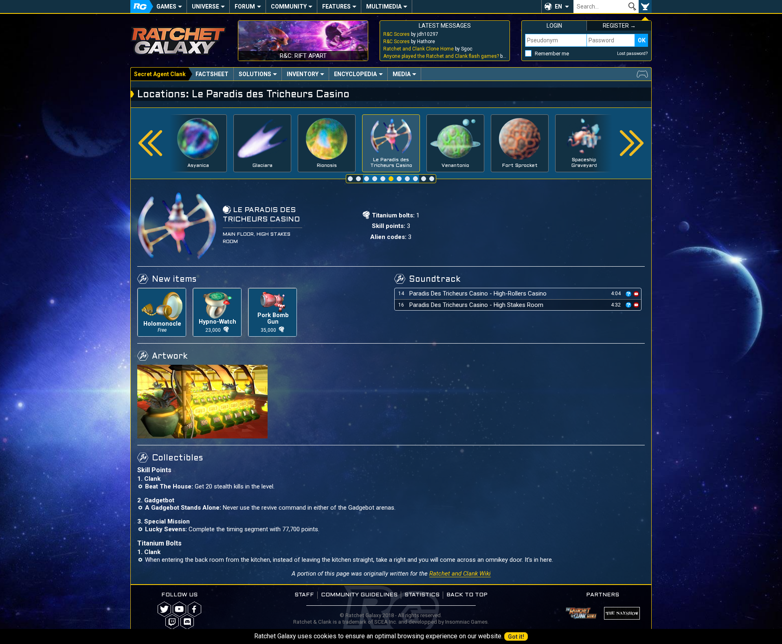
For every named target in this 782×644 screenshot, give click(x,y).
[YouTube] (179, 609)
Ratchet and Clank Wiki (460, 573)
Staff (304, 595)
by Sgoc (427, 49)
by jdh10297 (410, 34)
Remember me (552, 53)
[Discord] (187, 622)
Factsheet (212, 74)
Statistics (421, 595)
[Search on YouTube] (636, 293)
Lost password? (632, 53)
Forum (245, 6)
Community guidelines (359, 595)
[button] (557, 6)
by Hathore (409, 41)
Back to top (467, 595)
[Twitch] (172, 622)
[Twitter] (164, 609)
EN (558, 6)
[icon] (628, 294)
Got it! (516, 636)
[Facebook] (194, 609)
